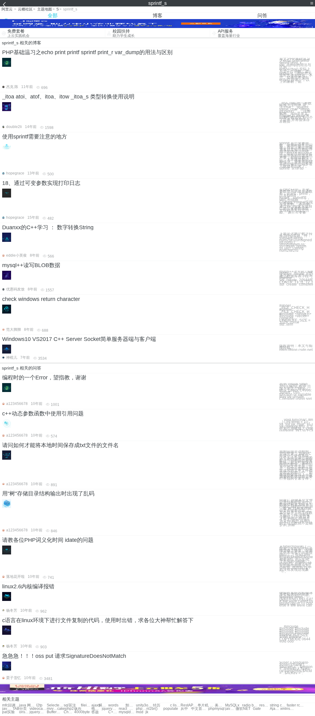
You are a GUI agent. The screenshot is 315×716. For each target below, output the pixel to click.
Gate (257, 708)
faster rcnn (295, 705)
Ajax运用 (275, 708)
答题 (95, 712)
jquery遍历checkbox (110, 708)
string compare (278, 705)
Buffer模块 (55, 712)
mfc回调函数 (10, 705)
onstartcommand (24, 712)
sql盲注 (70, 705)
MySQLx (232, 705)
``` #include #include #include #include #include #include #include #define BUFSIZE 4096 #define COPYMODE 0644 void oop (294, 634)
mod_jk (142, 712)
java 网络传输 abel (27, 705)
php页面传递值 (141, 708)
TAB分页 (20, 708)
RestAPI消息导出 (189, 705)
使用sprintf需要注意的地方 (34, 137)
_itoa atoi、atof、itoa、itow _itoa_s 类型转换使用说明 (68, 97)
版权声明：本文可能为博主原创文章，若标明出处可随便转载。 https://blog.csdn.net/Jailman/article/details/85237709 (296, 348)
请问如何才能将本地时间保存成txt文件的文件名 (60, 445)
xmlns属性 (288, 708)
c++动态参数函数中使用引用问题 (43, 413)
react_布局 (127, 708)
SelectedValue (55, 705)
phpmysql (216, 708)
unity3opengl (144, 705)
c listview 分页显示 (175, 705)
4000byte (82, 712)
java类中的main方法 (230, 708)
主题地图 (44, 9)
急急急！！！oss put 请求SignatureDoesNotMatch (64, 656)
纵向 (78, 708)
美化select (220, 705)
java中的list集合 (7, 708)
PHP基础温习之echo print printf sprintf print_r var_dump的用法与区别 (87, 52)
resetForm (264, 705)
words (113, 705)
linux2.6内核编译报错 (28, 586)
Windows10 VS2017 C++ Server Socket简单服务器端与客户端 (79, 339)
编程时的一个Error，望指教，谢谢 (44, 377)
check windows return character (41, 299)
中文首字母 (199, 708)
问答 (262, 15)
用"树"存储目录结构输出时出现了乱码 (48, 493)
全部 (53, 15)
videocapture (38, 708)
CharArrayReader (69, 712)
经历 (156, 705)
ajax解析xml (99, 705)
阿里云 (7, 9)
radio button (250, 705)
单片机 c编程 (205, 705)
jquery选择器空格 (38, 712)
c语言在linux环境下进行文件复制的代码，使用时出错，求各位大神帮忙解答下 (97, 620)
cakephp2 (65, 708)
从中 (184, 708)
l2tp (39, 705)
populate (170, 708)
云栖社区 (25, 9)
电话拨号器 (96, 708)
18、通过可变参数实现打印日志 (41, 183)
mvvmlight (52, 708)
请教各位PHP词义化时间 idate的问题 (48, 540)
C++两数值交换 (113, 712)
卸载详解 (131, 705)
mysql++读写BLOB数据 (31, 265)
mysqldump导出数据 (127, 712)
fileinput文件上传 (86, 705)
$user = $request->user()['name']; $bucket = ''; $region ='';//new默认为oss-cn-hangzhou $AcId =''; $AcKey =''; (296, 668)
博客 (157, 15)
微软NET (243, 708)
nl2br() (152, 708)
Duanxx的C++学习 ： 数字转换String (48, 227)
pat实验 (8, 712)
